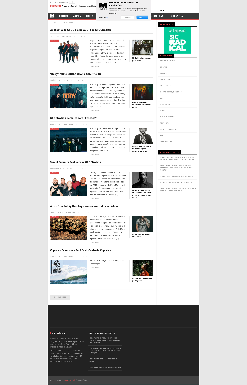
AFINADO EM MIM (167, 61)
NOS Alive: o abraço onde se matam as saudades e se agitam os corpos (177, 158)
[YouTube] (175, 10)
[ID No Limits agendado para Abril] (142, 48)
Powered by (102, 17)
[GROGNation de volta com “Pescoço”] (68, 140)
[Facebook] (170, 10)
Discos (89, 16)
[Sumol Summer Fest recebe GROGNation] (68, 184)
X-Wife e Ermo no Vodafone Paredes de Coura (142, 104)
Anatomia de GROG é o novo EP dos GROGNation (80, 30)
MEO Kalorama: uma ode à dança (176, 182)
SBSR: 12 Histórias (154, 16)
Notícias (63, 16)
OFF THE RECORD (167, 117)
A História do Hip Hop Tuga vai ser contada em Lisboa (84, 206)
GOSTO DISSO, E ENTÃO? (171, 92)
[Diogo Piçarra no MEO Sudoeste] (142, 224)
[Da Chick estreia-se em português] (142, 268)
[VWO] (108, 17)
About (163, 10)
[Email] (189, 10)
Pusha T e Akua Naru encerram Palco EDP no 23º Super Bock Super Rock (142, 194)
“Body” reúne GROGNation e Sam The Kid (76, 74)
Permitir (142, 17)
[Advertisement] (123, 316)
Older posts (60, 297)
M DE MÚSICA (166, 104)
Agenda (77, 16)
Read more (95, 66)
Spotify (163, 135)
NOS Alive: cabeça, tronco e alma (176, 176)
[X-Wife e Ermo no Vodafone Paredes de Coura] (142, 92)
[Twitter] (180, 10)
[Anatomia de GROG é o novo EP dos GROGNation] (68, 52)
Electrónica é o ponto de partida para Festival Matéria (141, 148)
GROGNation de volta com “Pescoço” (73, 118)
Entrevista (165, 86)
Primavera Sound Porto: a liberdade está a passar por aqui (178, 190)
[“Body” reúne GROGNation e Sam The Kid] (68, 96)
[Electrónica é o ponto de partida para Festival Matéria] (142, 136)
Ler (161, 98)
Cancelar (127, 17)
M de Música (176, 16)
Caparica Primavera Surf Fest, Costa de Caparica (80, 250)
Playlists (164, 123)
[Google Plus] (185, 10)
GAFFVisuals (70, 380)
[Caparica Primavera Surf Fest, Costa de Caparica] (68, 272)
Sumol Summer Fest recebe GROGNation (75, 162)
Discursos (55, 6)
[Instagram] (194, 10)
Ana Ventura (66, 36)
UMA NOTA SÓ (166, 142)
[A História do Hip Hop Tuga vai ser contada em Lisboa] (68, 228)
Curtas (163, 67)
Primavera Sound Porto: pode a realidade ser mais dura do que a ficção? (81, 6)
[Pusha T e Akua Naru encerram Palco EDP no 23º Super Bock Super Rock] (142, 180)
